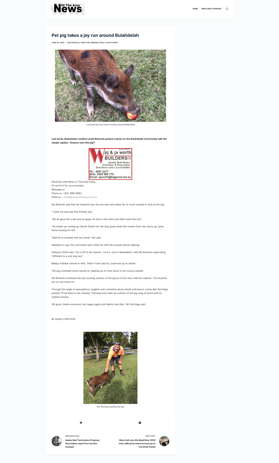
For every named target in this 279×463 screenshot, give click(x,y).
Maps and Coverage (211, 9)
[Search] (227, 9)
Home (195, 9)
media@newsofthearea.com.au (80, 197)
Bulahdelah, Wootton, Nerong (83, 42)
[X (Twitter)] (140, 423)
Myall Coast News (108, 42)
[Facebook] (81, 423)
